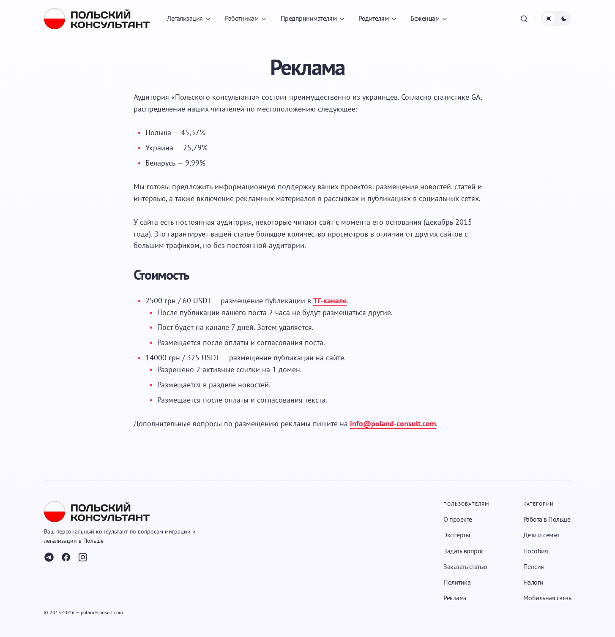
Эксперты (456, 535)
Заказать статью (465, 566)
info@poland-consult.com (393, 423)
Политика (456, 582)
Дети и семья (541, 535)
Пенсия (533, 566)
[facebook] (65, 557)
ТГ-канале (330, 300)
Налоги (533, 582)
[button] (524, 18)
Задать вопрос (463, 551)
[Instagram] (82, 557)
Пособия (535, 551)
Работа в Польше (547, 519)
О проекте (457, 519)
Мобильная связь (547, 597)
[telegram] (49, 557)
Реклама (455, 597)
